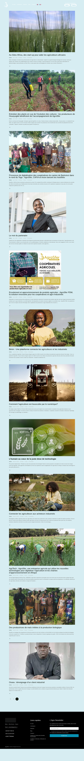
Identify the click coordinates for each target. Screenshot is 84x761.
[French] (40, 4)
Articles (10, 57)
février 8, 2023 (15, 575)
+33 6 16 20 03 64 (9, 733)
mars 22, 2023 (15, 351)
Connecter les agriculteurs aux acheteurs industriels (32, 514)
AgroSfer (7, 746)
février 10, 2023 (16, 406)
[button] (67, 5)
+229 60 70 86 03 (9, 730)
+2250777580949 (9, 736)
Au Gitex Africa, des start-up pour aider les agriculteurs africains (37, 55)
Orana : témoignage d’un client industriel (27, 682)
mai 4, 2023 (15, 297)
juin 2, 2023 (15, 118)
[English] (37, 4)
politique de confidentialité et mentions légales (60, 732)
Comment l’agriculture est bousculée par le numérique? (33, 404)
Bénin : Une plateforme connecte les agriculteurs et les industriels (38, 349)
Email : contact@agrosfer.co (11, 727)
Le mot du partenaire (18, 235)
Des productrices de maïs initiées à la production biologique (35, 627)
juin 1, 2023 (15, 238)
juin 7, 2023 (15, 57)
